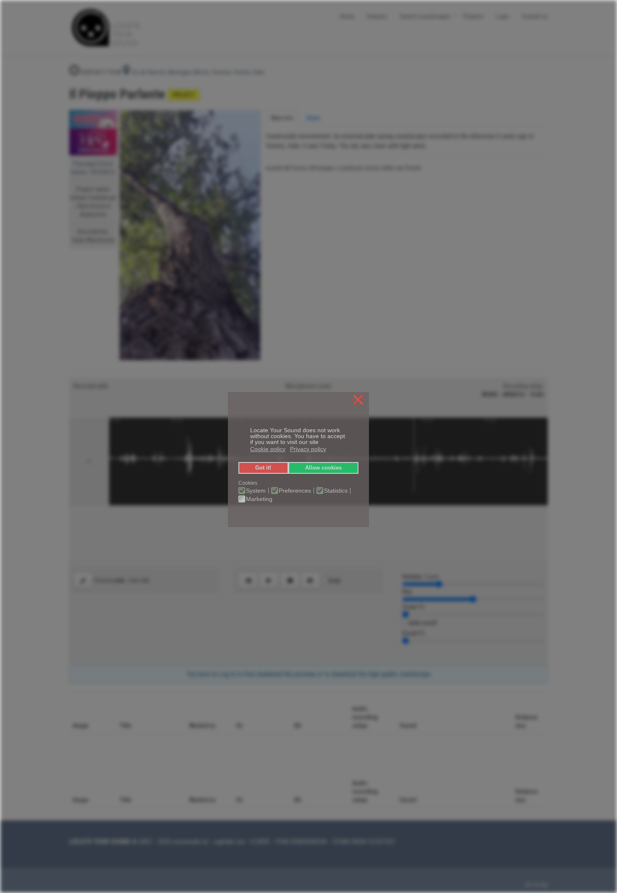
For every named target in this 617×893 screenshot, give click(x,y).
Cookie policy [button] (267, 449)
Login (502, 15)
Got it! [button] (263, 468)
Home (347, 15)
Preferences (295, 491)
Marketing (259, 499)
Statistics (336, 491)
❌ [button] (358, 400)
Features (377, 15)
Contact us (535, 15)
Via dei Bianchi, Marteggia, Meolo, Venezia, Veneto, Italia (197, 72)
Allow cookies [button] (323, 468)
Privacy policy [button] (308, 449)
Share (313, 118)
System (256, 491)
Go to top (536, 884)
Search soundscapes (425, 15)
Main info (282, 118)
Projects (473, 15)
